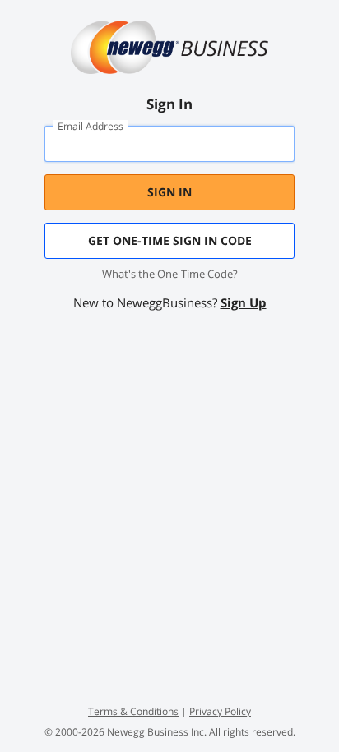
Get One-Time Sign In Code (170, 240)
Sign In (169, 192)
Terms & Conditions (133, 711)
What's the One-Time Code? (170, 273)
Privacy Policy (220, 711)
